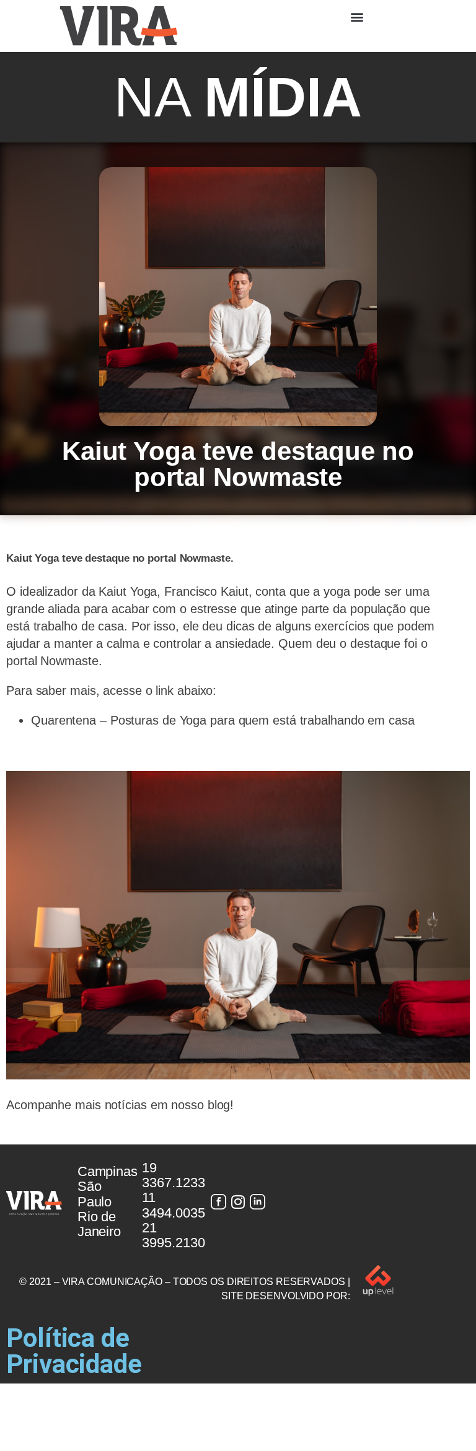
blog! (221, 1105)
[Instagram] (238, 1201)
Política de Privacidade (74, 1351)
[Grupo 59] (257, 1201)
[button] (357, 16)
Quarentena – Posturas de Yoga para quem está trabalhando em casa (223, 720)
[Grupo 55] (218, 1201)
